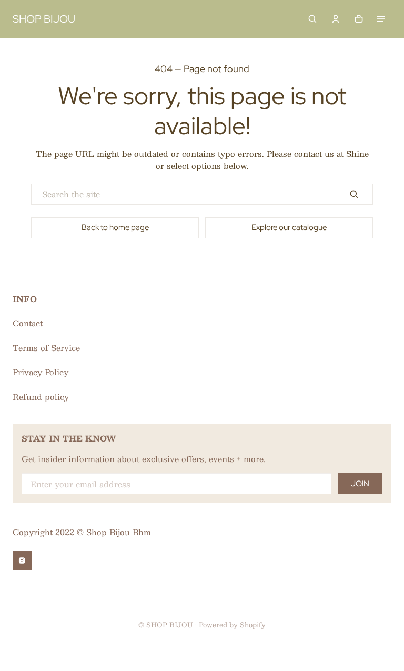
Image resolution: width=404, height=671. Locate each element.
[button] (312, 18)
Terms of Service (46, 347)
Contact (28, 322)
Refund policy (41, 396)
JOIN (360, 483)
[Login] (335, 18)
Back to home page (115, 227)
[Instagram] (22, 560)
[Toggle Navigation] (380, 18)
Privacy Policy (40, 371)
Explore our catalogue (289, 227)
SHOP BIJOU (169, 624)
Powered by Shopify (232, 624)
